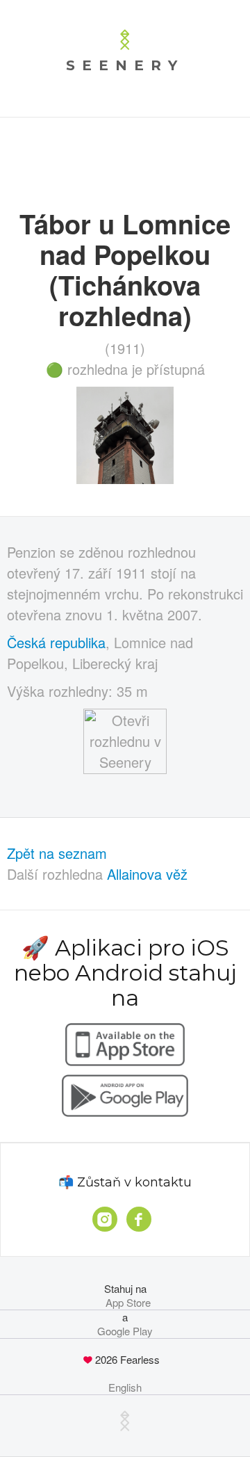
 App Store (125, 1303)
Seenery (125, 65)
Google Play (125, 1331)
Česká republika (56, 642)
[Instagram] (104, 1219)
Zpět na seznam (57, 853)
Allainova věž (147, 874)
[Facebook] (138, 1219)
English (125, 1387)
